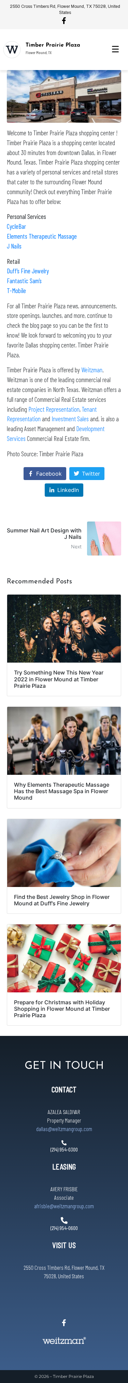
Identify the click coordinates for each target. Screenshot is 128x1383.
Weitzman (91, 370)
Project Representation (54, 409)
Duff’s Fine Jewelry (28, 271)
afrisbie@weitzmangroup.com (64, 1205)
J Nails (14, 246)
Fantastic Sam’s (24, 281)
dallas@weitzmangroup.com (64, 1128)
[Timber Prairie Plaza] (11, 49)
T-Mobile (16, 290)
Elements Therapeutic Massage (42, 236)
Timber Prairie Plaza (53, 45)
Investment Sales (71, 419)
